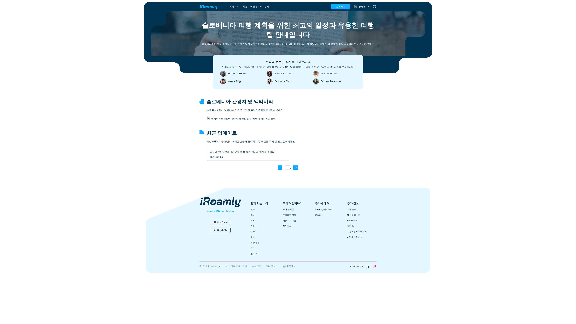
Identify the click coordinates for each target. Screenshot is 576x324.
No (268, 171)
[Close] (328, 149)
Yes (307, 171)
